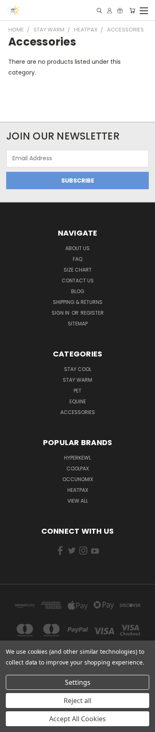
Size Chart (78, 269)
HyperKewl (77, 457)
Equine (77, 401)
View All (77, 500)
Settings (78, 682)
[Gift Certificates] (120, 10)
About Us (77, 248)
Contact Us (78, 280)
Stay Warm (77, 379)
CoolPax (78, 468)
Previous (12, 717)
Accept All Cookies (77, 718)
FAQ (77, 258)
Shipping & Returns (78, 302)
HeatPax (77, 490)
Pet (77, 390)
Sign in (61, 312)
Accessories (77, 412)
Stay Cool (77, 369)
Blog (77, 291)
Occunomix (77, 479)
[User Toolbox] (109, 10)
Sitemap (78, 323)
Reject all (77, 700)
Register (92, 312)
